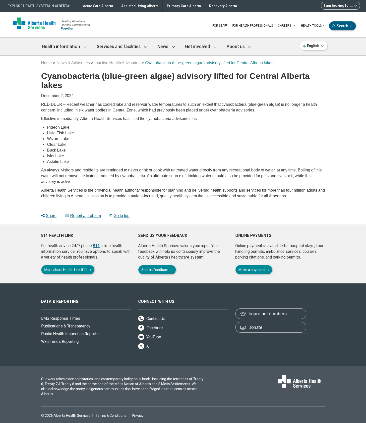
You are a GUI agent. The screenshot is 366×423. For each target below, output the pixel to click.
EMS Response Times (60, 318)
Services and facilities (119, 46)
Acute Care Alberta (98, 6)
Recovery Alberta (223, 6)
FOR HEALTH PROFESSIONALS (252, 25)
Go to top (121, 215)
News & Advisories (73, 63)
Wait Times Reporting (60, 341)
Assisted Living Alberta (140, 6)
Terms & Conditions (111, 416)
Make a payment (252, 270)
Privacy (137, 416)
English (313, 46)
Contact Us (155, 318)
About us (236, 46)
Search (342, 26)
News (163, 46)
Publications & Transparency (65, 326)
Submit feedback (155, 270)
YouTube (153, 337)
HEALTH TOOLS (311, 25)
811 (96, 245)
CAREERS (285, 25)
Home (46, 63)
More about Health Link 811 (66, 270)
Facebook (154, 327)
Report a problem (85, 215)
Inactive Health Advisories (117, 63)
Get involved (198, 46)
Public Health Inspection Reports (70, 333)
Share (51, 215)
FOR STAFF (219, 25)
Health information (61, 46)
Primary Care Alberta (184, 6)
